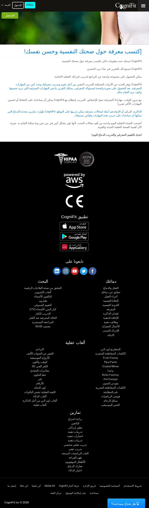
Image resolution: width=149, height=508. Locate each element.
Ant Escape (110, 379)
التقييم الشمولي (43, 305)
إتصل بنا (12, 485)
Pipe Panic (110, 362)
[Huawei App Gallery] (74, 247)
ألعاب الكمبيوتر (43, 292)
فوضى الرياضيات (110, 396)
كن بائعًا (24, 485)
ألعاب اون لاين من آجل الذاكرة (40, 400)
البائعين (75, 423)
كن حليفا (36, 485)
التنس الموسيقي (110, 404)
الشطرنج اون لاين (111, 349)
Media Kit (50, 485)
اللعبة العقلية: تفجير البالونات (40, 392)
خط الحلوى (40, 374)
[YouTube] (74, 271)
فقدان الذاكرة (111, 313)
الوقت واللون (39, 362)
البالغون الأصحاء (43, 296)
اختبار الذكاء (75, 470)
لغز (40, 379)
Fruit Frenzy (110, 357)
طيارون (43, 300)
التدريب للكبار (43, 313)
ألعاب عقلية (39, 404)
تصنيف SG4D (42, 326)
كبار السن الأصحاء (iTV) (42, 309)
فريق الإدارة (89, 485)
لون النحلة (39, 387)
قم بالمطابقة (110, 392)
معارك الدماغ (75, 466)
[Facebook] (92, 271)
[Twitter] (83, 271)
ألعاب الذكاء (39, 396)
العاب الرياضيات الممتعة (75, 453)
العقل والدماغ (111, 287)
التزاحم (40, 349)
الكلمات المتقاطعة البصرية (111, 387)
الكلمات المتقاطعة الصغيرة (110, 353)
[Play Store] (74, 236)
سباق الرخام (111, 400)
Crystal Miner (110, 366)
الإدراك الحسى (111, 330)
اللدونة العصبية (111, 305)
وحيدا (110, 370)
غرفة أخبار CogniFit (69, 485)
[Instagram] (66, 271)
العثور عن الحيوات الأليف (40, 353)
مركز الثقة (55, 493)
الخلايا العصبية (111, 300)
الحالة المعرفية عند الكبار (43, 317)
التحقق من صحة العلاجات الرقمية (43, 287)
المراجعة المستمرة (43, 322)
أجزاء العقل (111, 296)
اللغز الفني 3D (40, 366)
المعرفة (111, 309)
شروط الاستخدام (133, 485)
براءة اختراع (75, 419)
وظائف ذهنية (111, 322)
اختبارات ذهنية (75, 436)
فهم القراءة (75, 457)
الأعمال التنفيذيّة (111, 326)
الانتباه (110, 335)
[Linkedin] (57, 271)
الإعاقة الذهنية (111, 317)
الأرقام (40, 383)
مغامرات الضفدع (39, 370)
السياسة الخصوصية (110, 485)
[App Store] (74, 226)
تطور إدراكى (75, 427)
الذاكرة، (137, 111)
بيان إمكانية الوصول (75, 493)
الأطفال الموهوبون (75, 461)
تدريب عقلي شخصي (75, 444)
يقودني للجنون (111, 383)
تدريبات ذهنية (75, 431)
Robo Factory (110, 374)
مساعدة (94, 493)
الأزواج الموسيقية (39, 357)
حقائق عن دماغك (110, 292)
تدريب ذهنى (75, 449)
